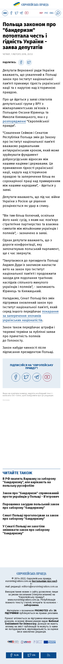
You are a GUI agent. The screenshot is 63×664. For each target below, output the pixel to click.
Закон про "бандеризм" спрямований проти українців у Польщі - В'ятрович (31, 495)
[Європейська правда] (31, 3)
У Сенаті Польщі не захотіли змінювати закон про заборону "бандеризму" (26, 529)
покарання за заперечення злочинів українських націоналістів (31, 316)
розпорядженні (14, 121)
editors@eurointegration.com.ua (40, 586)
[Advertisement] (31, 432)
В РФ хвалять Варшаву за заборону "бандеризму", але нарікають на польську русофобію (29, 482)
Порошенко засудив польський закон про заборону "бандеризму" (31, 506)
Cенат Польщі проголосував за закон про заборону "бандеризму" (30, 517)
